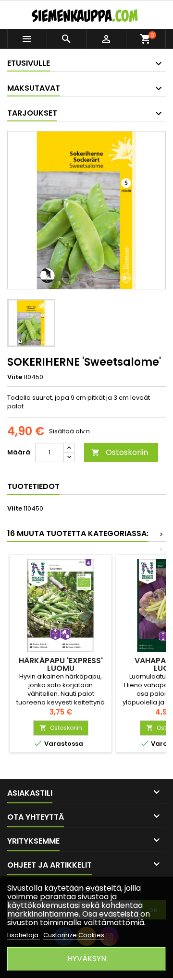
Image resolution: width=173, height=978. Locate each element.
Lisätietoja (23, 935)
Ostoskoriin (119, 452)
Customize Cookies (73, 935)
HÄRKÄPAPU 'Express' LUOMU (61, 664)
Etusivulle (28, 63)
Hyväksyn (86, 958)
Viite (14, 377)
